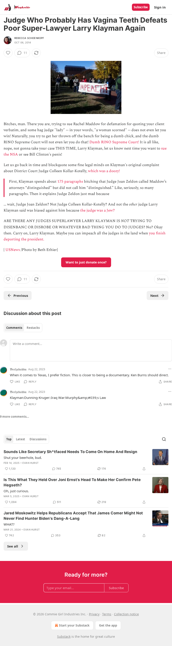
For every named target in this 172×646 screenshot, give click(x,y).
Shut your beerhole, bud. (23, 457)
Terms (106, 614)
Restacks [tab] (33, 328)
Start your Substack (74, 625)
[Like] (8, 52)
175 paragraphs (70, 181)
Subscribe (141, 7)
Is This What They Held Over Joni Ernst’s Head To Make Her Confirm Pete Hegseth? (72, 482)
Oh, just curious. (16, 491)
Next (154, 295)
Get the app (108, 625)
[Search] (163, 439)
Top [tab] (8, 439)
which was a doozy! (104, 171)
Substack (64, 636)
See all (12, 546)
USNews (12, 250)
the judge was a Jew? (97, 210)
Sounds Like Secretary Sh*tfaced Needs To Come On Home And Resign (70, 451)
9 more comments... (14, 417)
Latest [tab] (20, 439)
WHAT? (9, 524)
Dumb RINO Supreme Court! (114, 142)
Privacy (94, 614)
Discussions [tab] (38, 439)
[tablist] (23, 327)
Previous (20, 295)
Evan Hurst (30, 462)
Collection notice (126, 614)
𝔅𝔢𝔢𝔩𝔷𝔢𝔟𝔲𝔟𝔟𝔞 (18, 369)
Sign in (160, 7)
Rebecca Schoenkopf (29, 38)
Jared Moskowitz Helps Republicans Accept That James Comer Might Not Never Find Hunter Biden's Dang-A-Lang (73, 516)
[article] (86, 460)
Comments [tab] (14, 328)
